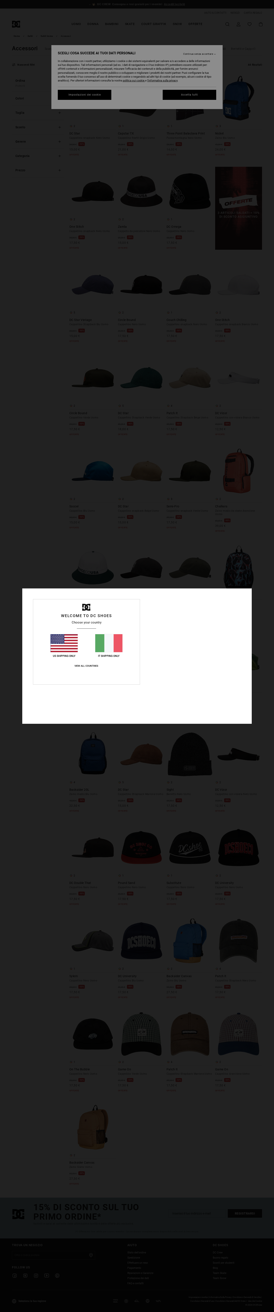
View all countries (86, 666)
